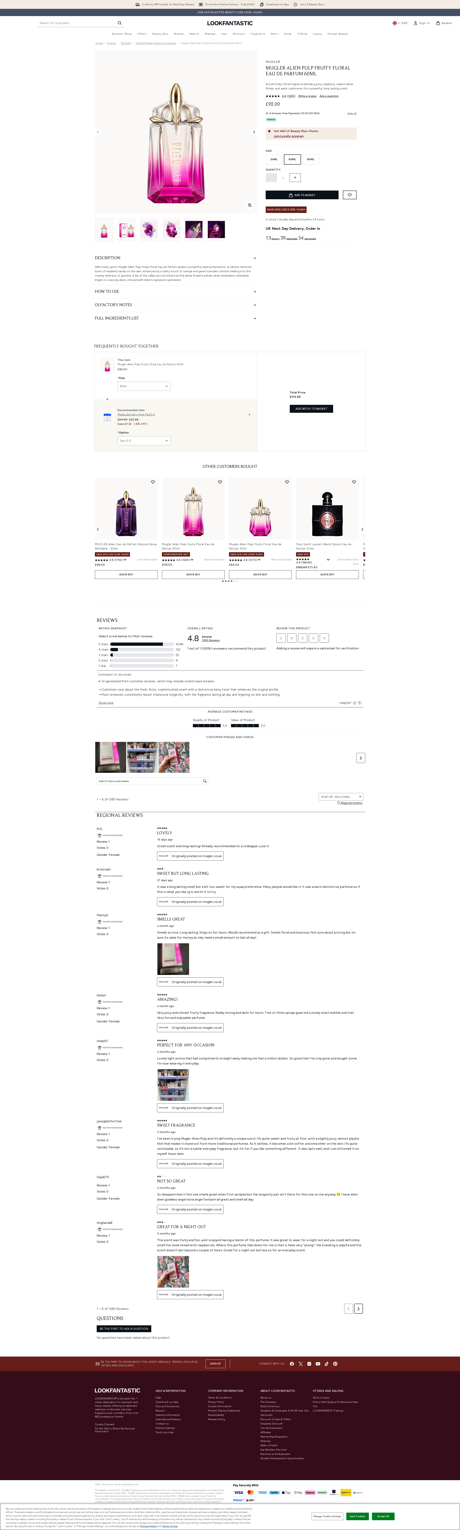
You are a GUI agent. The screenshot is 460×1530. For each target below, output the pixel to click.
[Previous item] (98, 529)
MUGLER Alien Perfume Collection (156, 43)
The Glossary (268, 1402)
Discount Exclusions (168, 1406)
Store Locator (321, 1397)
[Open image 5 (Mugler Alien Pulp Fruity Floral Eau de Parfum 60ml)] (194, 229)
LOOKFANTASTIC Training (328, 1410)
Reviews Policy (216, 1419)
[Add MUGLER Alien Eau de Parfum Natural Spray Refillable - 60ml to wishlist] (153, 482)
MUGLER (126, 43)
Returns (160, 1410)
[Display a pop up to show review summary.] (125, 559)
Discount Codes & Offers (275, 1419)
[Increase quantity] (295, 177)
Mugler (273, 62)
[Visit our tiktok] (326, 1363)
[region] (230, 1516)
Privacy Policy (216, 1402)
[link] (421, 23)
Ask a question (329, 96)
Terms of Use (170, 1526)
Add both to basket (312, 408)
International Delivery (168, 1419)
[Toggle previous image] (98, 132)
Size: (269, 150)
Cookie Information (220, 1406)
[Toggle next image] (254, 132)
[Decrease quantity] (271, 177)
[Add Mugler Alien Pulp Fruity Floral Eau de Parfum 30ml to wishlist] (287, 482)
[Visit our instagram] (309, 1363)
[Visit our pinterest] (335, 1363)
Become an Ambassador (275, 1454)
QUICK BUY (126, 574)
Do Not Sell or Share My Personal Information (115, 1430)
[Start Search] (119, 23)
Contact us (162, 1423)
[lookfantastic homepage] (230, 23)
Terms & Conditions (220, 1397)
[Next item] (362, 529)
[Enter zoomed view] (249, 205)
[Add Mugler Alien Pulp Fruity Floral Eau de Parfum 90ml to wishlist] (220, 482)
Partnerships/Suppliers (274, 1436)
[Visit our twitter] (300, 1363)
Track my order (165, 1432)
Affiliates (265, 1432)
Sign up (215, 1363)
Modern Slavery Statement (224, 1410)
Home (99, 43)
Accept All (383, 1516)
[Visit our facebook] (292, 1363)
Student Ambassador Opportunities (282, 1458)
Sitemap (265, 1441)
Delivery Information (168, 1415)
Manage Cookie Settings (327, 1516)
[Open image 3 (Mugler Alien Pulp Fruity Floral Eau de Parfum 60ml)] (149, 229)
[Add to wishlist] (350, 195)
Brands (112, 43)
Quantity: (273, 169)
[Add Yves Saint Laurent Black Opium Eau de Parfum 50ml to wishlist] (354, 482)
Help (158, 1397)
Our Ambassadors (271, 1428)
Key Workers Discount (273, 1449)
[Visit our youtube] (318, 1363)
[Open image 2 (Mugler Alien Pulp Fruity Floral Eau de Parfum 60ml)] (127, 229)
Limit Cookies (357, 1516)
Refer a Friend (268, 1445)
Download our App (167, 1402)
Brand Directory (270, 1406)
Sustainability (216, 1415)
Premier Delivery (165, 1428)
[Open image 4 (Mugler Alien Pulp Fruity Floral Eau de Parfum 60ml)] (171, 229)
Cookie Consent (104, 1424)
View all (352, 113)
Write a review (307, 96)
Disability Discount (271, 1423)
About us (265, 1397)
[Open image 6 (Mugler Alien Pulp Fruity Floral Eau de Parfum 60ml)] (216, 229)
